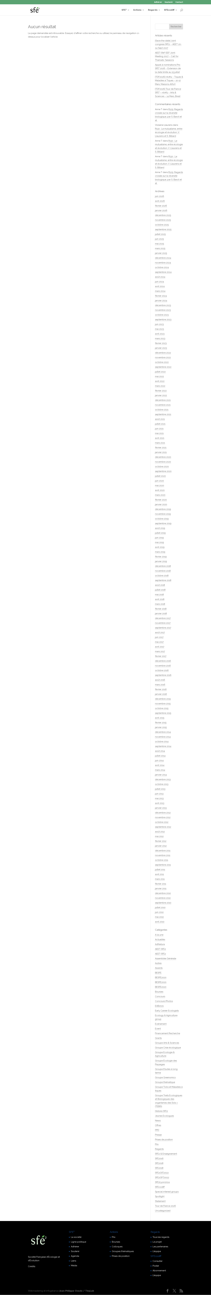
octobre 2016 (162, 670)
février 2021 (160, 447)
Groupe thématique (165, 1082)
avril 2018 (159, 599)
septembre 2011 (163, 865)
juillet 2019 (160, 533)
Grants (158, 1038)
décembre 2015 (163, 699)
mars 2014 (160, 770)
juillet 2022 (160, 371)
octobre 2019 (162, 518)
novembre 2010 (163, 898)
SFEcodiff (169, 10)
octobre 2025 (162, 224)
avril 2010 (159, 921)
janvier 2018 (161, 613)
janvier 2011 (160, 888)
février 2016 (161, 689)
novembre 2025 (163, 220)
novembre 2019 (163, 514)
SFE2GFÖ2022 (162, 1177)
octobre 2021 (161, 409)
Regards (152, 10)
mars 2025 (160, 248)
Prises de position (164, 1139)
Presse (158, 1135)
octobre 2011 (161, 860)
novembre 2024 (163, 262)
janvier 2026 (161, 210)
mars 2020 (160, 495)
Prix (157, 1144)
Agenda (75, 1256)
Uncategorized (162, 1210)
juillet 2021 (160, 424)
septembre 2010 (163, 902)
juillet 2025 (160, 234)
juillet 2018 (160, 590)
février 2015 (160, 722)
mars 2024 (160, 291)
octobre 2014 (162, 741)
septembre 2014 (163, 746)
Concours (160, 996)
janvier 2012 (161, 846)
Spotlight (159, 1196)
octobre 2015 (161, 708)
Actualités (160, 939)
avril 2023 (159, 333)
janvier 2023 (161, 348)
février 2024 (161, 296)
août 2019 (160, 528)
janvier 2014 (161, 774)
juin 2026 (159, 196)
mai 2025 (159, 243)
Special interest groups (167, 1191)
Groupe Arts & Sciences (167, 1043)
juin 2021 (159, 428)
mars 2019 (160, 552)
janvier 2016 (161, 694)
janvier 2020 (161, 504)
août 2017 (160, 632)
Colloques (117, 1246)
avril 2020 (160, 490)
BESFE (158, 972)
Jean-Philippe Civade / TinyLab (76, 1291)
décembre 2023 (163, 305)
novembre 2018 (163, 571)
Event (158, 1028)
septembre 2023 (163, 319)
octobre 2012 (161, 822)
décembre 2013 (163, 779)
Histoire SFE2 (161, 1111)
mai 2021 (159, 433)
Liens (73, 1261)
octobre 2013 (161, 784)
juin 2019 (159, 537)
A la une (159, 934)
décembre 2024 (163, 258)
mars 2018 (160, 604)
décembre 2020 (163, 457)
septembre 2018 (163, 580)
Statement (160, 1201)
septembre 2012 (163, 827)
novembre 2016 (163, 665)
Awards (158, 968)
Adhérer (158, 2)
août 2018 (160, 585)
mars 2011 (160, 879)
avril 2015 (159, 718)
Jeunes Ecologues (164, 1116)
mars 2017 (160, 651)
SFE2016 (159, 1158)
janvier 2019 (161, 561)
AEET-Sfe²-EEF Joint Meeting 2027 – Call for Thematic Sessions (166, 56)
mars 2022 (160, 386)
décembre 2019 (163, 509)
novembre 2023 (163, 310)
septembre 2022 (163, 367)
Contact (179, 2)
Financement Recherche (167, 1033)
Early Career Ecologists (167, 1010)
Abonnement (159, 1270)
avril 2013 (159, 803)
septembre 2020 (163, 471)
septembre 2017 (163, 627)
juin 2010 (159, 912)
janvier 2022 (161, 395)
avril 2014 (159, 765)
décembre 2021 (163, 400)
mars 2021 (160, 443)
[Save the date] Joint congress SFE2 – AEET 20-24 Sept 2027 (168, 44)
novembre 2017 (163, 623)
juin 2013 (159, 793)
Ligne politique (78, 1242)
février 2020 (161, 499)
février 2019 (161, 556)
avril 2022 (159, 381)
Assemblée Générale (165, 958)
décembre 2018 (163, 566)
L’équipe (157, 1251)
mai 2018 (159, 594)
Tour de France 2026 (165, 1206)
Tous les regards (161, 1237)
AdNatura (160, 944)
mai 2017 (159, 642)
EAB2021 (159, 1006)
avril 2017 (159, 646)
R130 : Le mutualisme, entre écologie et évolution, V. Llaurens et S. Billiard (168, 132)
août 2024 (160, 277)
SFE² (124, 10)
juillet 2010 (160, 907)
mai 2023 (159, 329)
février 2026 (161, 205)
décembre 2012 (163, 812)
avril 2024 (160, 286)
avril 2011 (159, 874)
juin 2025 (159, 239)
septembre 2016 (163, 675)
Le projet (157, 1242)
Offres (158, 1125)
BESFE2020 (160, 977)
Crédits (31, 1266)
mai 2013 (159, 798)
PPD (157, 1130)
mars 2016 (160, 684)
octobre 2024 (162, 267)
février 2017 (160, 656)
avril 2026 (160, 201)
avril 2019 (159, 547)
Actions (137, 10)
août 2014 (160, 751)
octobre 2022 (162, 362)
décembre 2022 (163, 352)
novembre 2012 (163, 817)
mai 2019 (159, 542)
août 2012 (160, 831)
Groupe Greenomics (165, 1077)
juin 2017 (159, 637)
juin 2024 (159, 281)
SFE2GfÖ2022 (162, 1172)
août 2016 (160, 680)
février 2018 (161, 608)
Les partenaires (160, 1246)
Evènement (161, 1024)
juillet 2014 (160, 755)
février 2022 (161, 390)
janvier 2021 (161, 452)
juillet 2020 (160, 476)
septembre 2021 (163, 414)
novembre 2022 (163, 357)
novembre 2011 (162, 855)
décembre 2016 (163, 661)
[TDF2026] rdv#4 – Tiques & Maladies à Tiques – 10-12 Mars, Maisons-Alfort (169, 80)
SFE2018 (159, 1163)
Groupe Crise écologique (168, 1047)
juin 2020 (159, 480)
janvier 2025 (161, 253)
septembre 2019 (163, 523)
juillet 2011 (160, 869)
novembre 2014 (163, 737)
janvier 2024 (161, 300)
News (158, 1120)
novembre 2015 (163, 703)
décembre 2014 (163, 732)
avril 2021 (159, 438)
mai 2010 (159, 917)
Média (74, 1265)
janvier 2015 (161, 727)
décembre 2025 (163, 215)
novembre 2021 (163, 405)
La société (76, 1237)
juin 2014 (159, 760)
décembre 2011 (162, 850)
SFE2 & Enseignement (166, 1153)
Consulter (157, 1261)
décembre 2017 (163, 618)
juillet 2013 (160, 789)
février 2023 (161, 343)
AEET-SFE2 (160, 949)
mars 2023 (160, 338)
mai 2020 (159, 485)
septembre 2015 (163, 713)
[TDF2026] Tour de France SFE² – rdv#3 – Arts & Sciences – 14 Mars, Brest (168, 93)
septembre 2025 (163, 229)
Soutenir (169, 2)
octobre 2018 (162, 575)
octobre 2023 (162, 315)
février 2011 (160, 883)
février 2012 (160, 841)
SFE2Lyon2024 (162, 1182)
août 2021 (160, 419)
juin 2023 (159, 324)
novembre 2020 (163, 461)
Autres (158, 963)
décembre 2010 (163, 893)
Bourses (159, 991)
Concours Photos (164, 1001)
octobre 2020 (162, 466)
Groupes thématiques (123, 1251)
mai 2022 (159, 376)
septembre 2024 (163, 272)
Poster (156, 1266)
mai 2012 (159, 836)
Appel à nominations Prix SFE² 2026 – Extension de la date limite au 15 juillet (168, 68)
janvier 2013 (161, 808)
